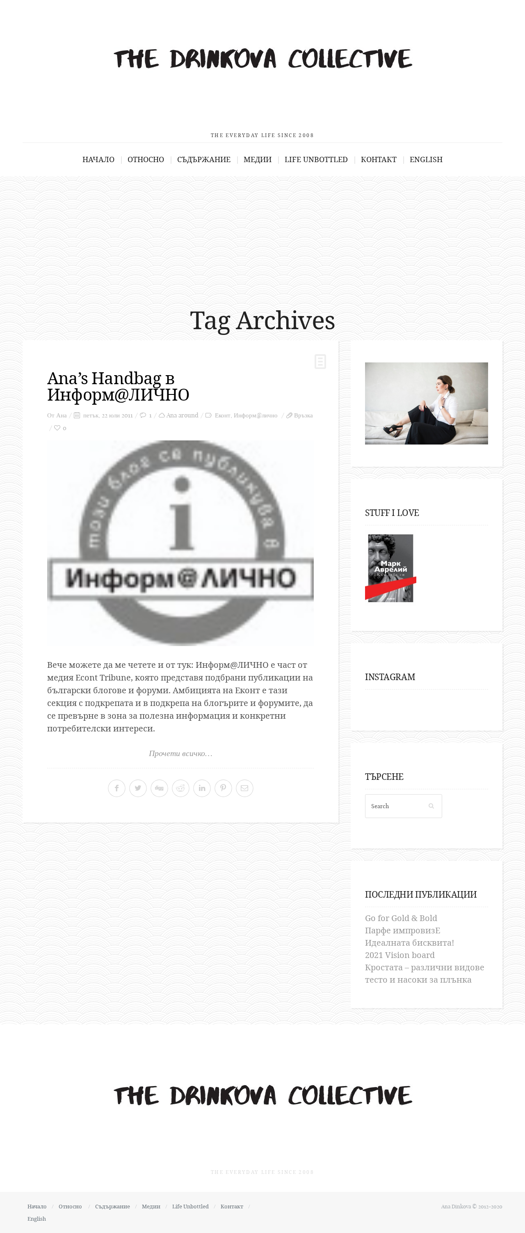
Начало (98, 159)
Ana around (183, 415)
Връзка (303, 415)
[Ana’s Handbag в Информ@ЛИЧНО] (180, 543)
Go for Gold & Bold (401, 918)
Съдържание (204, 159)
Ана (61, 415)
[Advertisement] (262, 237)
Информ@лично (256, 415)
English (426, 159)
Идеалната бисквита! (409, 942)
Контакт (379, 159)
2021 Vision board (400, 954)
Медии (258, 159)
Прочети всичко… (180, 753)
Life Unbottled (316, 159)
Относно (146, 159)
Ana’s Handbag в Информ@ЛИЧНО (118, 386)
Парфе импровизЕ (402, 930)
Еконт (223, 415)
